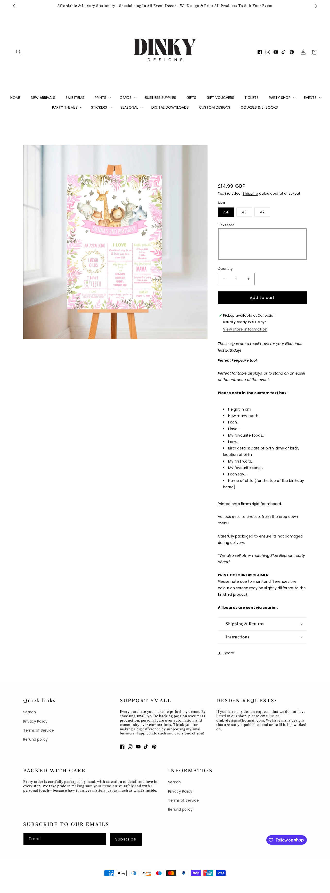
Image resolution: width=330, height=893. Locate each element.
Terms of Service (38, 730)
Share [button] (229, 653)
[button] (18, 52)
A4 (226, 212)
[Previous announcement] (14, 5)
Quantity (225, 268)
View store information (245, 329)
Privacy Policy (35, 721)
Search (29, 712)
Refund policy (35, 739)
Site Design (72, 883)
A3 (244, 212)
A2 (262, 212)
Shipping (250, 193)
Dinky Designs (48, 883)
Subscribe (125, 839)
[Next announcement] (316, 5)
